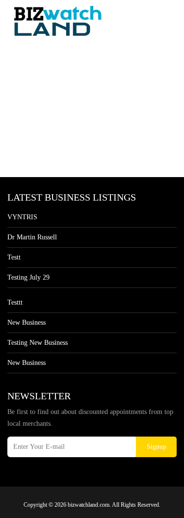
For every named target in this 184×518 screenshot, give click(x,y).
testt (14, 257)
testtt (15, 302)
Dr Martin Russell (32, 237)
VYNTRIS (22, 217)
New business (26, 322)
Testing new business (37, 342)
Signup (156, 446)
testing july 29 (28, 277)
